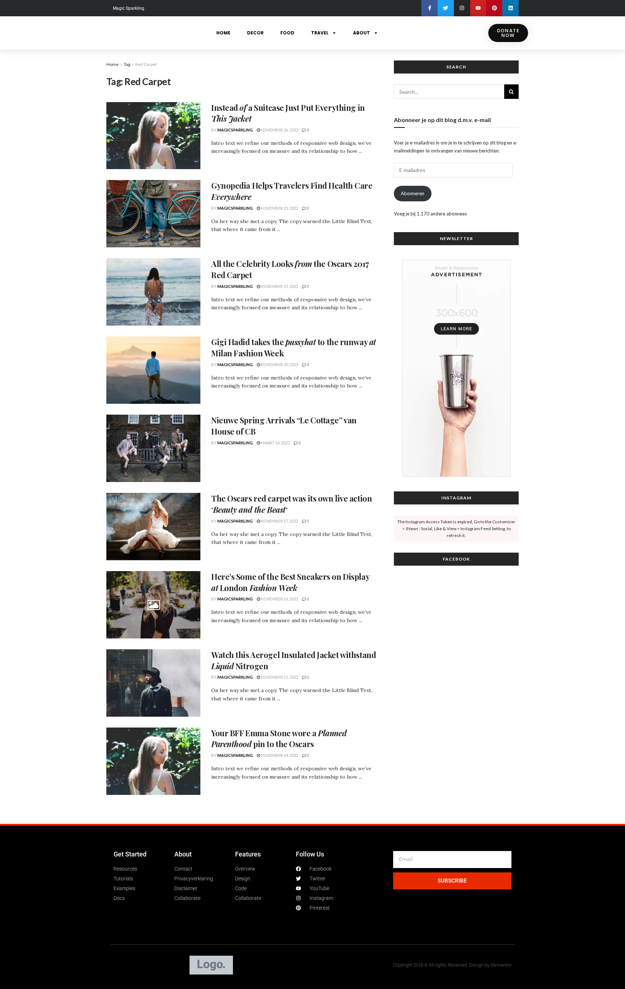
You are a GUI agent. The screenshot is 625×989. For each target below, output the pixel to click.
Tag (127, 64)
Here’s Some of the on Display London (290, 582)
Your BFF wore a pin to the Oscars (278, 739)
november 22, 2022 (279, 286)
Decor (255, 33)
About (361, 33)
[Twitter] (446, 8)
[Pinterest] (494, 8)
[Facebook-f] (429, 8)
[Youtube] (478, 8)
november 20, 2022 (279, 364)
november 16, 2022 (279, 598)
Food (287, 33)
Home (223, 33)
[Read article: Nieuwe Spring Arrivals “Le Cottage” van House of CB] (153, 448)
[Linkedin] (510, 8)
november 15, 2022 (279, 677)
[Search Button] (511, 91)
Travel (319, 33)
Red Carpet (146, 64)
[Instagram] (462, 8)
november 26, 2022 (279, 129)
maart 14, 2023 (275, 442)
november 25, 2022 (279, 208)
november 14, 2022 (279, 755)
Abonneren (412, 193)
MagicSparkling (235, 129)
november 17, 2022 (279, 521)
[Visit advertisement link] (456, 368)
